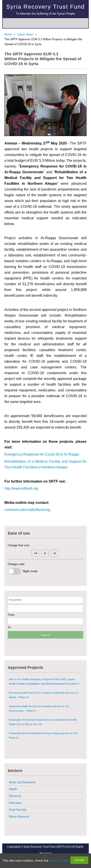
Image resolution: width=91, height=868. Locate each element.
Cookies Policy (59, 860)
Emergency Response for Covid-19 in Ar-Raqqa (41, 454)
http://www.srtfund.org (21, 488)
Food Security (18, 809)
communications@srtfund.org (27, 510)
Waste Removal (19, 816)
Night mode (29, 571)
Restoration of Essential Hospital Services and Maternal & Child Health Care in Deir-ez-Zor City (42, 722)
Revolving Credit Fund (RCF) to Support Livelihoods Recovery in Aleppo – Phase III (43, 695)
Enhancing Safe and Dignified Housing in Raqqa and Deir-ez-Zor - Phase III (44, 735)
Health (13, 789)
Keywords (15, 599)
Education (15, 802)
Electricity (15, 796)
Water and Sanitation (22, 782)
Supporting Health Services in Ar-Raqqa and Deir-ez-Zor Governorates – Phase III (39, 708)
